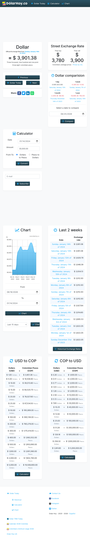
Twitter (54, 508)
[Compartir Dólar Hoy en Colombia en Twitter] (23, 93)
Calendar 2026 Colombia (18, 524)
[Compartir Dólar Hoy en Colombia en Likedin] (28, 93)
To (22, 298)
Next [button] (34, 83)
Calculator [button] (24, 474)
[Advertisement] (45, 24)
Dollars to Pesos (23, 156)
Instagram (55, 503)
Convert (24, 163)
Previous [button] (24, 77)
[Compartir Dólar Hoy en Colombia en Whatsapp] (32, 93)
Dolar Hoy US (12, 534)
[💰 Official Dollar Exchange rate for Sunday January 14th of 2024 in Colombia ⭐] (15, 3)
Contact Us (55, 493)
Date (10, 140)
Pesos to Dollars (35, 156)
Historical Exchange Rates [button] (69, 349)
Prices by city (77, 65)
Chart (67, 3)
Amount (9, 147)
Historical (17, 500)
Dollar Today (39, 3)
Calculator (55, 3)
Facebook (55, 498)
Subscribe (23, 184)
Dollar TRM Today (16, 519)
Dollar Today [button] (15, 83)
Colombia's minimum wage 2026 (21, 529)
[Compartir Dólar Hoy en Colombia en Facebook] (19, 93)
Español (72, 513)
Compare (68, 121)
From (22, 287)
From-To (10, 155)
